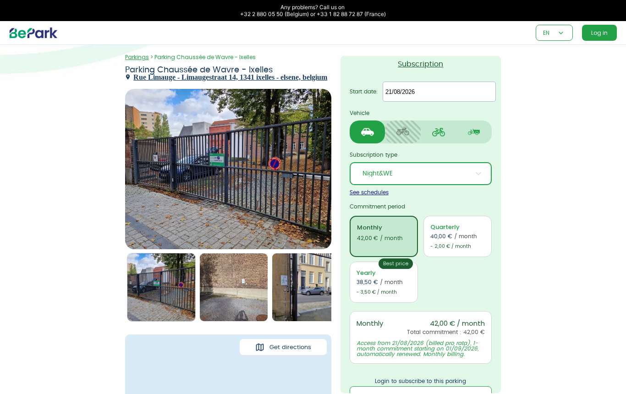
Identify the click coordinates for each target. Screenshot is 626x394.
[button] (560, 33)
